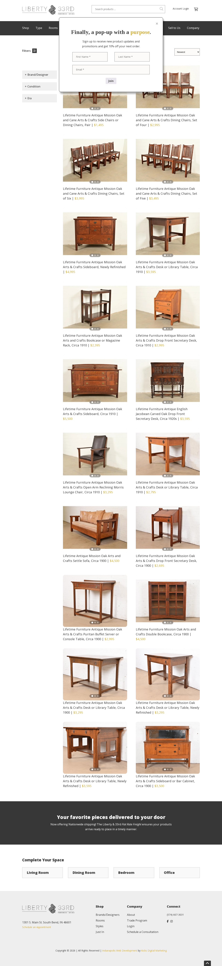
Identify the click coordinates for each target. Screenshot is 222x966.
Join (111, 81)
